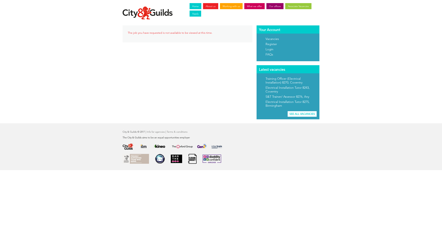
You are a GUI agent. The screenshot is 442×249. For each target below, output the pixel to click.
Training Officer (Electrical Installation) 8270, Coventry (284, 80)
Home (195, 6)
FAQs (269, 54)
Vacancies (272, 39)
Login (269, 49)
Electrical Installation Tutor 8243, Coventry (288, 89)
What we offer (254, 6)
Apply (195, 13)
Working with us (231, 6)
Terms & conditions (177, 131)
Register (271, 44)
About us (211, 6)
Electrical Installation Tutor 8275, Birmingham (288, 104)
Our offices (275, 6)
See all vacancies (302, 114)
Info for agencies (156, 131)
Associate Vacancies (298, 6)
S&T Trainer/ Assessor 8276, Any (287, 97)
